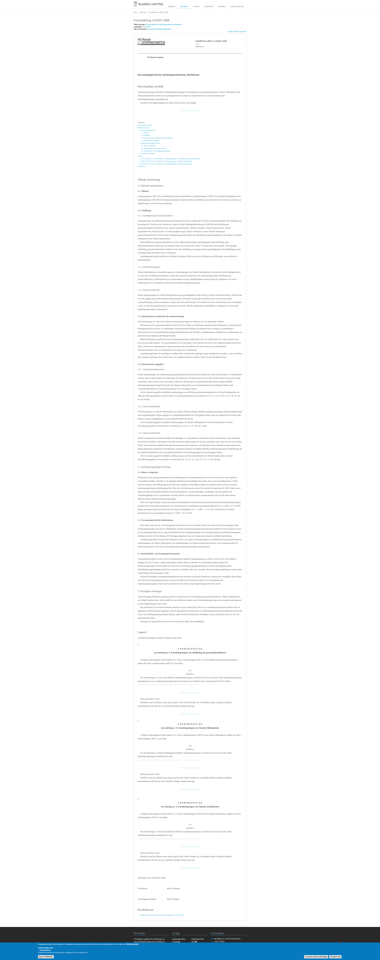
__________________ (190, 110)
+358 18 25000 (219, 941)
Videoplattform (45, 950)
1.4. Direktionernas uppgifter (150, 140)
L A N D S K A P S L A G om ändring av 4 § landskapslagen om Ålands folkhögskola (165, 161)
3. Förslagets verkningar (146, 153)
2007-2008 (146, 27)
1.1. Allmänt (145, 133)
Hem (135, 12)
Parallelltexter (142, 166)
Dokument (184, 6)
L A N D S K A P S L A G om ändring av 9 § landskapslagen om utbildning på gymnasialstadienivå (169, 158)
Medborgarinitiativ (197, 939)
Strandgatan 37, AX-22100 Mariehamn (227, 939)
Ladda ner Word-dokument (237, 31)
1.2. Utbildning (146, 135)
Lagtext (140, 156)
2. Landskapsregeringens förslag (149, 143)
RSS (193, 942)
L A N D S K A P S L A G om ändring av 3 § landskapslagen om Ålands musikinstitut (165, 164)
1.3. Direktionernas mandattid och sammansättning (157, 138)
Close (340, 942)
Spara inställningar (46, 957)
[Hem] (150, 4)
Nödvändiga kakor (47, 948)
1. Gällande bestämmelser (147, 130)
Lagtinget (222, 6)
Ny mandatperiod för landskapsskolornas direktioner (163, 24)
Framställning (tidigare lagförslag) (159, 29)
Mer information (133, 944)
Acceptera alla (335, 957)
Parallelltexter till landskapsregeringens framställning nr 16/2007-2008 (162, 915)
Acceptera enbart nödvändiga (316, 957)
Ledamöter (208, 6)
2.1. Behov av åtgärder (148, 145)
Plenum (196, 6)
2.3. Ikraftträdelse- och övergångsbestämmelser (156, 151)
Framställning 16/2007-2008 (158, 12)
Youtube (175, 942)
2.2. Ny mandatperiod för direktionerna (153, 148)
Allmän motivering (143, 127)
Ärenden (171, 6)
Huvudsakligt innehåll (144, 125)
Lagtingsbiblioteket (178, 939)
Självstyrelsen (237, 6)
